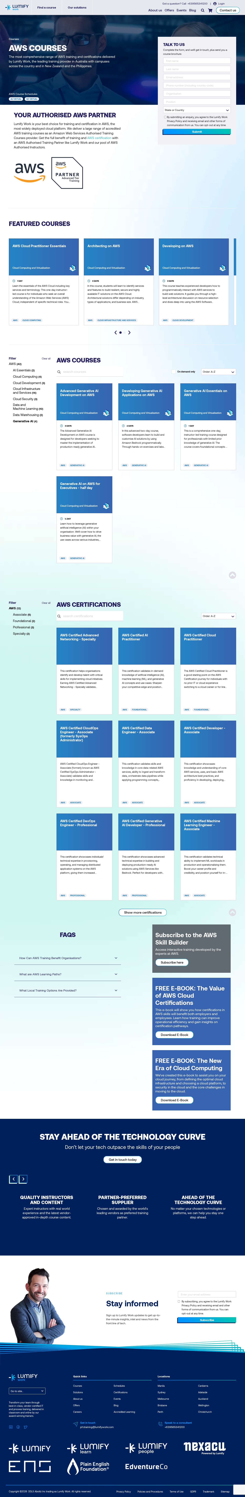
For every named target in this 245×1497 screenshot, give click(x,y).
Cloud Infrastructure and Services (117, 320)
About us (155, 10)
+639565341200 (198, 3)
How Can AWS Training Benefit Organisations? (50, 958)
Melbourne (163, 1398)
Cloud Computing (31, 320)
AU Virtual (15, 99)
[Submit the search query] (59, 371)
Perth (160, 1411)
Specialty (75, 709)
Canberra (203, 1385)
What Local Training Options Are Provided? (47, 990)
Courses (14, 38)
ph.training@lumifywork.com (97, 1426)
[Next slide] (129, 333)
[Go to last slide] (116, 333)
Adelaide (202, 1392)
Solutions (78, 1392)
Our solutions (77, 7)
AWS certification (99, 138)
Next (23, 1179)
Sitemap (225, 1491)
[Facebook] (18, 1426)
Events (181, 10)
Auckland (203, 1398)
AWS (15, 320)
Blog (192, 10)
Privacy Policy (123, 1491)
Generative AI (77, 465)
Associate (75, 802)
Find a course (46, 7)
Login (221, 3)
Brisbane (162, 1405)
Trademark (208, 1491)
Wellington (203, 1405)
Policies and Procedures (150, 1491)
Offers (169, 10)
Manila (161, 1385)
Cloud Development (182, 320)
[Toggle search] (202, 10)
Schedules (119, 1385)
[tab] (120, 332)
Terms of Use (177, 1491)
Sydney (162, 1392)
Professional (77, 895)
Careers (77, 1411)
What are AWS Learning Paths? (40, 974)
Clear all (46, 358)
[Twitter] (26, 1426)
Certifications (121, 1392)
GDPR (193, 1491)
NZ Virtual (31, 99)
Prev (14, 1179)
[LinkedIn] (11, 1426)
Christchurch (205, 1411)
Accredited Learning (124, 1411)
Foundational (139, 709)
